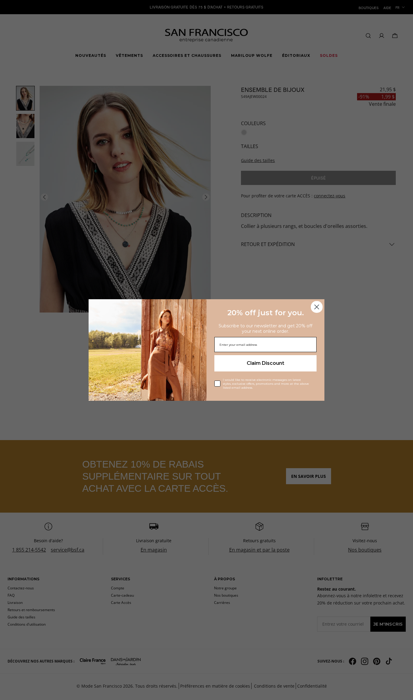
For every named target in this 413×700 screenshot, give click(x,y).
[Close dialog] (316, 307)
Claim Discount (265, 363)
